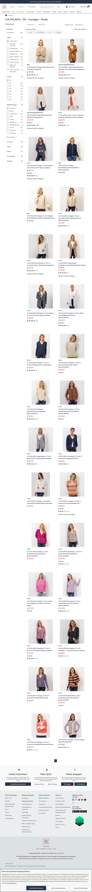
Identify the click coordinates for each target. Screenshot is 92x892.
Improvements (41, 866)
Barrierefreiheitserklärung (62, 807)
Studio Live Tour (60, 824)
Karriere (57, 815)
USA (37, 848)
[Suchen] (58, 6)
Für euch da (42, 813)
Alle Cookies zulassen (36, 888)
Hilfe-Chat (8, 798)
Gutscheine (42, 804)
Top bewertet (46, 11)
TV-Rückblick (31, 6)
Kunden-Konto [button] (39, 784)
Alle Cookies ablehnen (58, 888)
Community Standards (53, 858)
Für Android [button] (81, 784)
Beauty (66, 11)
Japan (54, 848)
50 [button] (50, 32)
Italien (50, 848)
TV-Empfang (59, 821)
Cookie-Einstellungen (81, 888)
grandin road (34, 866)
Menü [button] (12, 6)
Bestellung (25, 798)
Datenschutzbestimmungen (34, 858)
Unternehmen (59, 798)
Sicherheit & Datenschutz (29, 820)
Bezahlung (25, 812)
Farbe (9, 151)
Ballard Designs (12, 866)
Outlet (57, 827)
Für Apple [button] (67, 784)
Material (9, 161)
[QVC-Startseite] (6, 15)
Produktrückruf (9, 818)
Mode (60, 11)
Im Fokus (10, 142)
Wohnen (79, 11)
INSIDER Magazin (44, 798)
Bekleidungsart (12, 105)
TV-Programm (43, 801)
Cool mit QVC (31, 11)
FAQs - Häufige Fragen (28, 823)
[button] (69, 7)
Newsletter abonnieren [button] (18, 784)
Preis (8, 147)
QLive (7, 809)
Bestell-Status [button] (52, 784)
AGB (20, 858)
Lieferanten (8, 815)
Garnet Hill (26, 866)
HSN (6, 866)
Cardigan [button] (58, 32)
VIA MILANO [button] (41, 32)
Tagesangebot (6, 11)
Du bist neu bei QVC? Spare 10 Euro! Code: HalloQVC (45, 1)
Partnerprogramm (44, 810)
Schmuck (72, 11)
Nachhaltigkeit (59, 804)
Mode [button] (30, 32)
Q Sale (54, 11)
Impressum (69, 858)
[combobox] (48, 6)
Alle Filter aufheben (80, 29)
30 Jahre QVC (21, 11)
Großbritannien (43, 848)
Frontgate (20, 866)
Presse (7, 812)
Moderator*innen (60, 818)
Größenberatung (26, 804)
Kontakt (7, 801)
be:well (39, 11)
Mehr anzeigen (10, 137)
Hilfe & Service (26, 826)
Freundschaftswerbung (45, 807)
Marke (9, 37)
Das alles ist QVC (60, 801)
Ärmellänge (11, 156)
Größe (9, 77)
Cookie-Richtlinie (11, 883)
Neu (13, 11)
